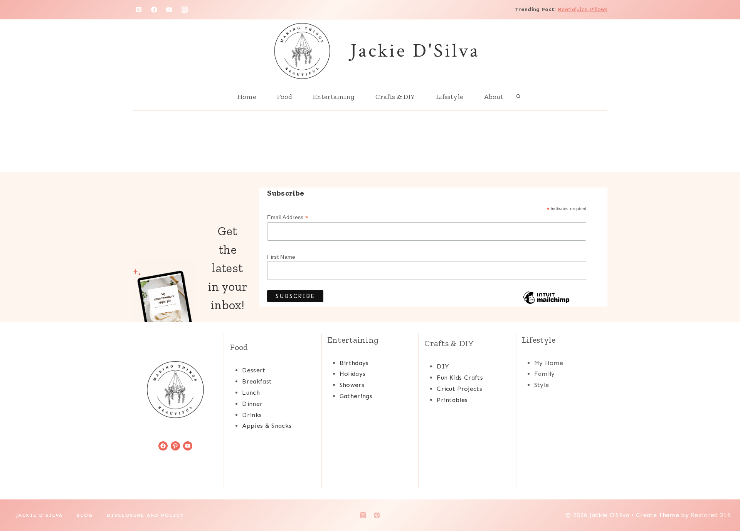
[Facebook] (154, 9)
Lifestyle (449, 96)
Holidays (353, 373)
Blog (85, 515)
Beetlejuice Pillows (582, 9)
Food (284, 96)
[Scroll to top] (722, 501)
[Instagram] (184, 9)
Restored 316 (711, 515)
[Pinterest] (139, 9)
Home (246, 96)
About (493, 96)
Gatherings (356, 396)
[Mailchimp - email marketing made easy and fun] (546, 303)
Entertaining (334, 96)
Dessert (253, 370)
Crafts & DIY (395, 96)
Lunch (251, 392)
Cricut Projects (459, 388)
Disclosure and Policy (145, 515)
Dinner (252, 403)
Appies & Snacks (266, 425)
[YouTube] (169, 9)
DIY (443, 366)
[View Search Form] (518, 96)
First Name (281, 257)
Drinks (252, 415)
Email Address (287, 217)
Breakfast (257, 381)
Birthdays (354, 363)
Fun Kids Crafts (460, 377)
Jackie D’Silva (39, 515)
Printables (452, 400)
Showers (352, 385)
